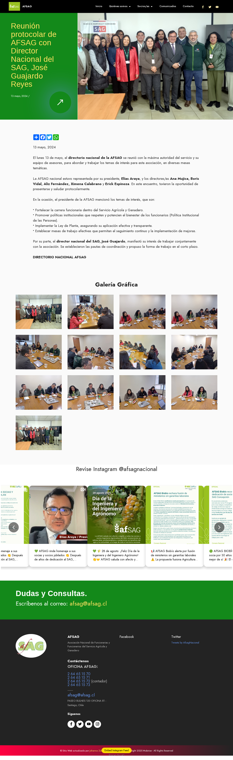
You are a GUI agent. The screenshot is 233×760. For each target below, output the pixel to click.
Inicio (99, 6)
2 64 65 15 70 (79, 674)
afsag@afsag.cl (88, 603)
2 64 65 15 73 (79, 684)
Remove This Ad (116, 755)
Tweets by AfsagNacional (185, 642)
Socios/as (143, 6)
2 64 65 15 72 (79, 681)
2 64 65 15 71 (79, 677)
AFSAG (27, 6)
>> (111, 603)
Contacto (188, 6)
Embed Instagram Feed (116, 750)
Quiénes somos (118, 6)
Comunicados (167, 6)
